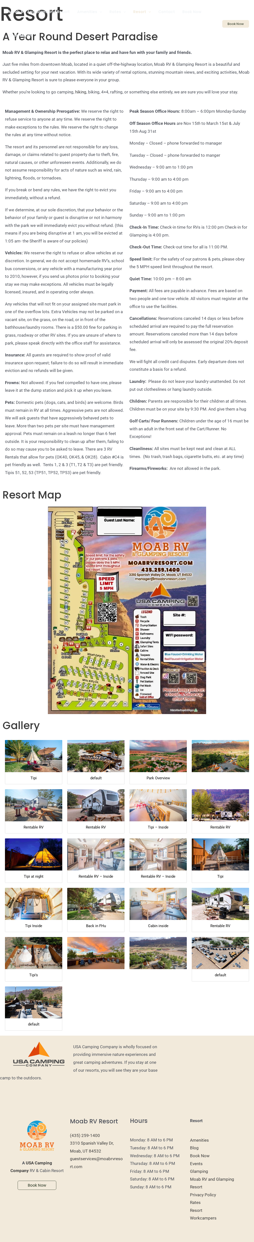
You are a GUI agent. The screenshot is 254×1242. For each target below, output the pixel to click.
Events (196, 1163)
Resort (196, 1210)
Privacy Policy (203, 1194)
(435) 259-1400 (85, 1135)
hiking (80, 91)
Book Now (200, 1155)
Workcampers (203, 1218)
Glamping (199, 1171)
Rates (195, 1202)
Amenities (199, 1140)
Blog (194, 1147)
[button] (99, 12)
